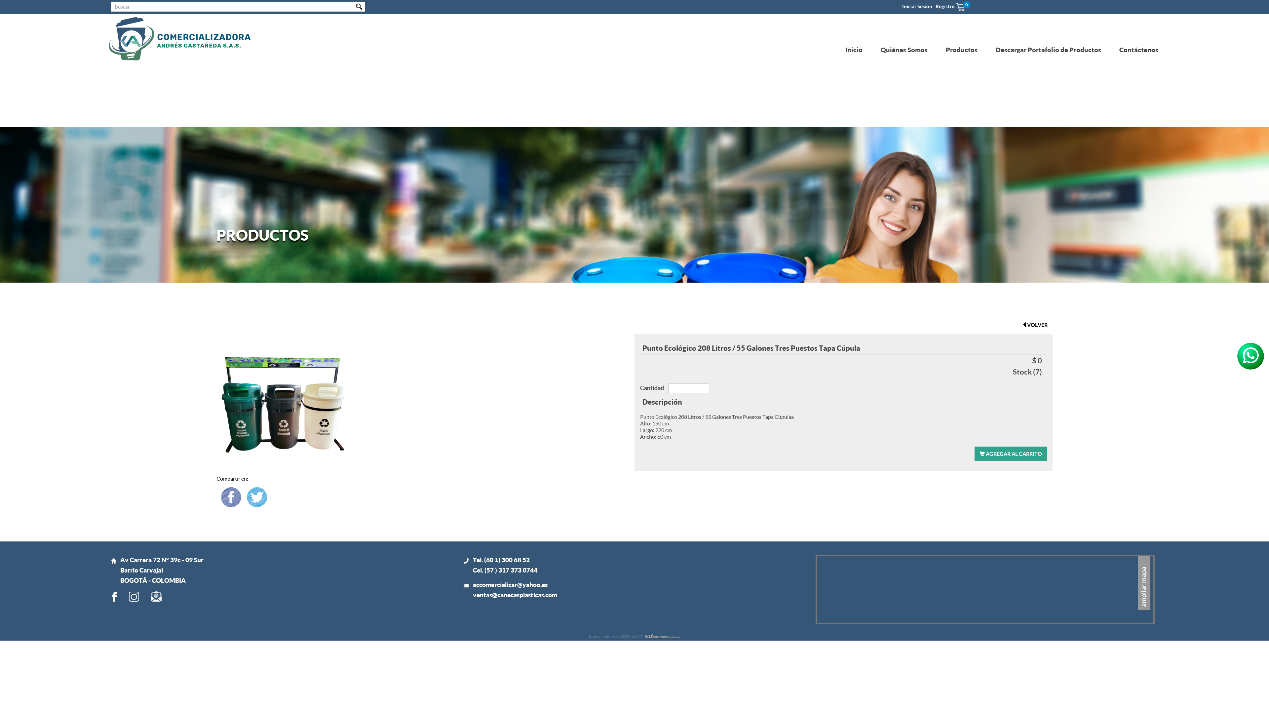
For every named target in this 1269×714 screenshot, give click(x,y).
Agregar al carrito (1013, 454)
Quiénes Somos (904, 50)
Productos (962, 50)
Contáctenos (1138, 50)
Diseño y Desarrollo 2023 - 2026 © (616, 636)
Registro (945, 6)
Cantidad (652, 388)
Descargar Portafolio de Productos (1048, 50)
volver (1037, 325)
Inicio (854, 50)
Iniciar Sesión (917, 6)
